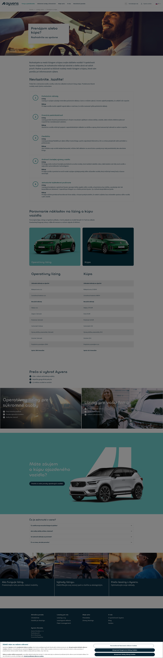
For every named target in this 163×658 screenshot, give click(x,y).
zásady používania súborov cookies (34, 656)
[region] (81, 650)
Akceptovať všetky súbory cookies (124, 654)
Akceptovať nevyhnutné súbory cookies (124, 650)
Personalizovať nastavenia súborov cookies (123, 645)
